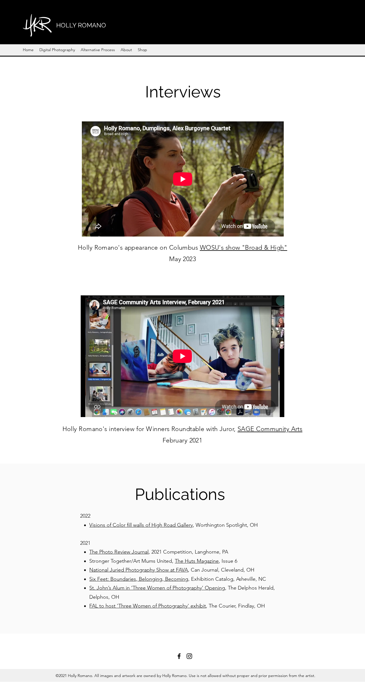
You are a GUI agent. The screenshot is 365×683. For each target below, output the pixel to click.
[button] (57, 49)
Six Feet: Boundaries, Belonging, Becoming (138, 579)
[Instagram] (189, 656)
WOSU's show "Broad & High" (243, 247)
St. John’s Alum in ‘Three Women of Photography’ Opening (157, 588)
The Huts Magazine (197, 561)
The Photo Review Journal (119, 552)
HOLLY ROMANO (81, 25)
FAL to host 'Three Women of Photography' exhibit (147, 606)
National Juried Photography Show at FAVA (138, 570)
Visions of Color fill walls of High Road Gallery (141, 525)
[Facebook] (179, 656)
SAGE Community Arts (270, 429)
